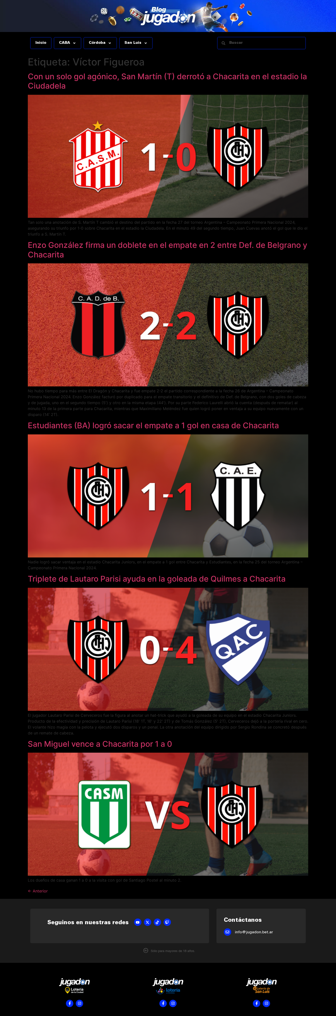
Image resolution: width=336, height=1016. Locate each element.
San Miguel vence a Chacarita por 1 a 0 (100, 744)
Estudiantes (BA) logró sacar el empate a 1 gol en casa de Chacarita (153, 425)
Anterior (38, 891)
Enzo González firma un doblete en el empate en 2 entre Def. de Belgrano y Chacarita (167, 249)
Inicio (40, 43)
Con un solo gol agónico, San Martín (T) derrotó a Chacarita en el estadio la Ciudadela (167, 81)
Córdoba (97, 43)
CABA (64, 43)
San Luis (132, 43)
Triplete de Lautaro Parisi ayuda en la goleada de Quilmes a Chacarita (157, 579)
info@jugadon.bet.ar (254, 932)
